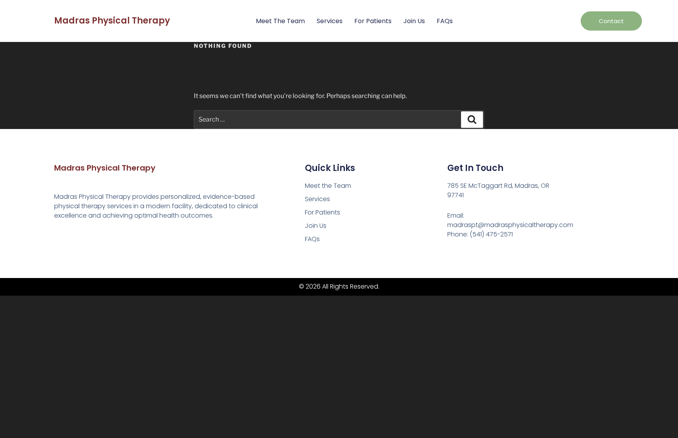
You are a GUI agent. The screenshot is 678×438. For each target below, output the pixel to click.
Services (330, 20)
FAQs (445, 20)
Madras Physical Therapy (112, 21)
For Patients (373, 20)
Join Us (414, 20)
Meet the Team (280, 20)
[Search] (472, 119)
